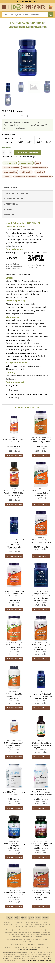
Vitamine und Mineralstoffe (25, 176)
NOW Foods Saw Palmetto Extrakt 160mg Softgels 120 (41, 441)
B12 (37, 163)
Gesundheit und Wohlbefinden (34, 167)
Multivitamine (26, 172)
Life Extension (45, 176)
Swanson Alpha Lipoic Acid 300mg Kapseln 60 (41, 844)
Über (22, 925)
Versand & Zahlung (21, 923)
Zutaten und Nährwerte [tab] (15, 199)
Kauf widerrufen (36, 927)
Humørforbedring (10, 172)
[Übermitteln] (50, 14)
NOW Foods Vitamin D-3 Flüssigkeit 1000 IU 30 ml (14, 492)
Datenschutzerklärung (41, 925)
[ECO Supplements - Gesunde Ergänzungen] (27, 7)
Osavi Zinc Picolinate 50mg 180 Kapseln (14, 793)
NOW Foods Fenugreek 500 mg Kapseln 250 (14, 646)
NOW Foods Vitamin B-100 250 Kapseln (14, 440)
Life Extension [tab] (11, 204)
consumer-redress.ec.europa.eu (12, 958)
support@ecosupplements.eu (27, 949)
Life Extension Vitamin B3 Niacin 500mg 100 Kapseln (41, 695)
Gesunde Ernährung (11, 167)
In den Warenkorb (27, 152)
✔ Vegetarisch (25, 163)
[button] (4, 7)
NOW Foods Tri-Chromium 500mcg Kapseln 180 (14, 894)
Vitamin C (7, 176)
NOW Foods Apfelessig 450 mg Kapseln (41, 894)
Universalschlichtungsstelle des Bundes (40, 960)
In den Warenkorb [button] (14, 456)
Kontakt (7, 923)
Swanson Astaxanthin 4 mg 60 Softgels (14, 844)
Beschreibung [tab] (10, 188)
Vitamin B (39, 172)
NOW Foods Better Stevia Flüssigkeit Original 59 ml (41, 744)
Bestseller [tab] (9, 215)
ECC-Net (49, 958)
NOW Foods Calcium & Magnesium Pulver (41, 492)
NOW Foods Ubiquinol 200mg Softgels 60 (41, 646)
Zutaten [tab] (8, 209)
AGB (16, 925)
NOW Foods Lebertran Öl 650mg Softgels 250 (14, 744)
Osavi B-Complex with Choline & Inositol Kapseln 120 (41, 794)
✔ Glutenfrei (9, 163)
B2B (27, 925)
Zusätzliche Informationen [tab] (17, 193)
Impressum (8, 925)
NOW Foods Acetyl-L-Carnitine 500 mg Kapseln (41, 541)
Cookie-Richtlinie (19, 927)
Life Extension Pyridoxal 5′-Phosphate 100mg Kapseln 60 (14, 542)
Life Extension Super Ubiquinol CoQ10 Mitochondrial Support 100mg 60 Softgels (41, 594)
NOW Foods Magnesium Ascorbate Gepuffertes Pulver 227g (14, 593)
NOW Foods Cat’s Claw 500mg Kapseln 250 (14, 695)
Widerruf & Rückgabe (41, 923)
